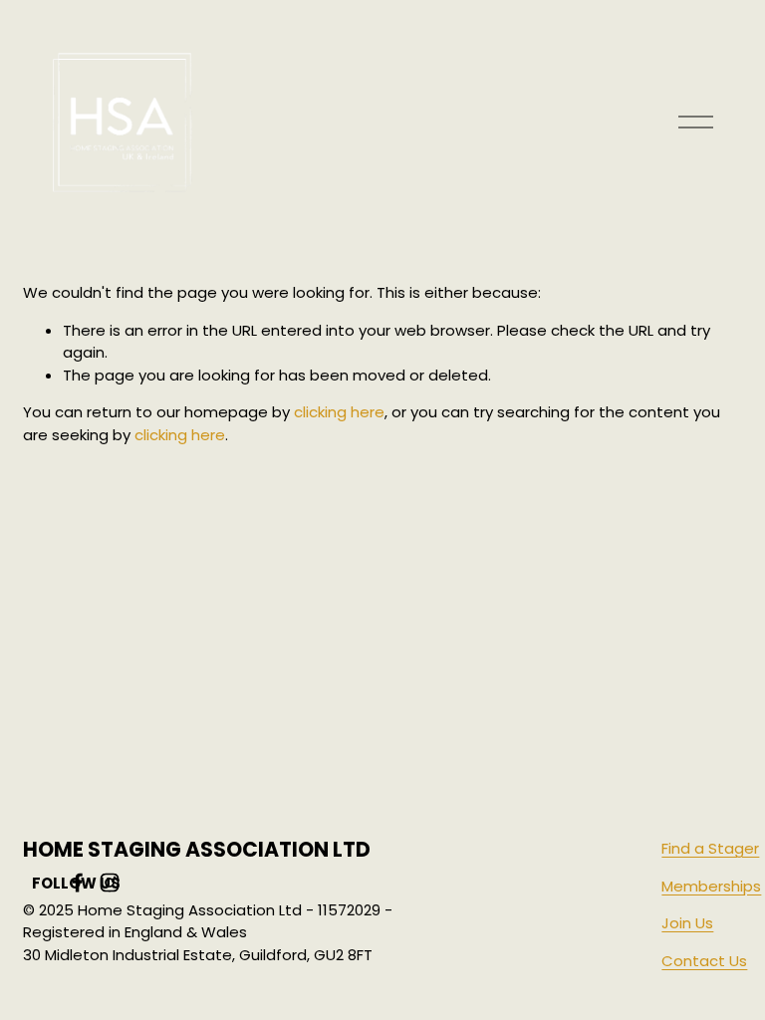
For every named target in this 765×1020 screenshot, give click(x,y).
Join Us (687, 922)
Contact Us (704, 960)
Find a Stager (710, 848)
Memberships (711, 886)
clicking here (339, 411)
